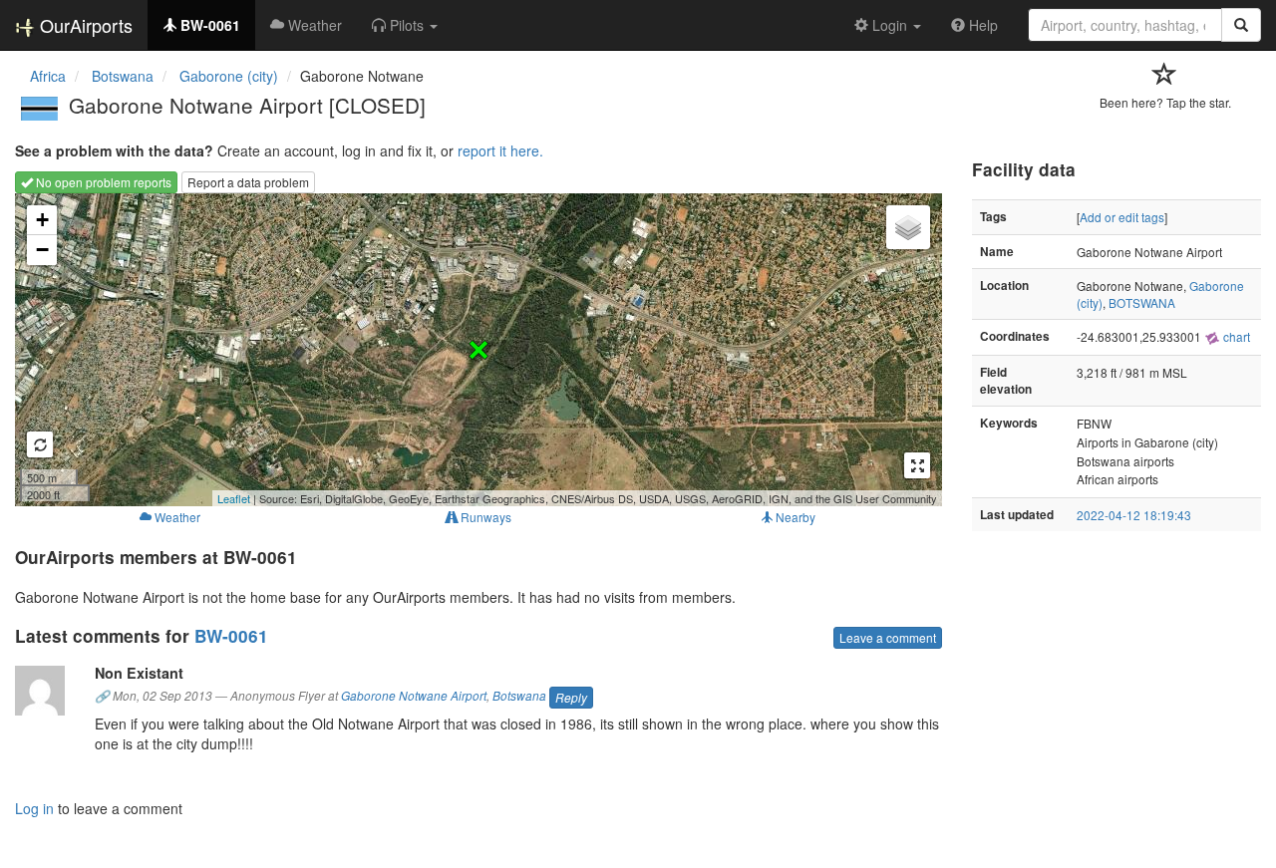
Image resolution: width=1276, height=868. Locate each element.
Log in (34, 808)
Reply (571, 697)
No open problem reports (102, 181)
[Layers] (908, 227)
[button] (405, 25)
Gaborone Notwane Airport (413, 696)
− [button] (42, 249)
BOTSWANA (1142, 302)
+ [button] (42, 219)
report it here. (500, 150)
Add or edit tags (1122, 216)
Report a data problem (248, 181)
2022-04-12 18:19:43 (1134, 514)
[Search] (1241, 25)
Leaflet (233, 498)
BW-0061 (231, 636)
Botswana (519, 696)
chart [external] (1235, 336)
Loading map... (476, 349)
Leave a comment (887, 637)
